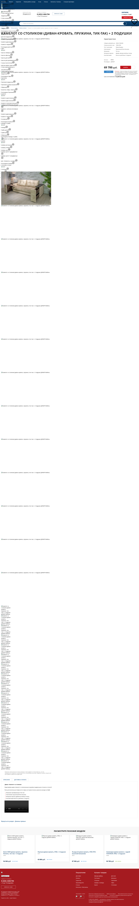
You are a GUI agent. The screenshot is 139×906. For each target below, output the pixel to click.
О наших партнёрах (69, 1)
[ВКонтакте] (37, 4)
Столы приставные (6, 21)
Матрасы (113, 878)
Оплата (78, 878)
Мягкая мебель (14, 28)
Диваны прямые (22, 28)
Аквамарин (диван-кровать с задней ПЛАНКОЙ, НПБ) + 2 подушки (118, 853)
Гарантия (78, 880)
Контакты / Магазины (82, 887)
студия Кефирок (13, 898)
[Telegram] (37, 6)
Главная (3, 28)
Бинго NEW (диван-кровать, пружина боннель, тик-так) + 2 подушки (15, 853)
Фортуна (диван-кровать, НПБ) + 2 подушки (52, 852)
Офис (112, 882)
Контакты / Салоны (56, 1)
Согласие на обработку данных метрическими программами (103, 897)
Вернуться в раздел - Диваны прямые (13, 821)
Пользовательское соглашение (125, 893)
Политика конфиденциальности (96, 893)
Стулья (3, 26)
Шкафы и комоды (99, 882)
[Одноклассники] (37, 8)
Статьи (46, 1)
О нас (39, 1)
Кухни (96, 885)
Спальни (96, 880)
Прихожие (114, 880)
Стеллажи (114, 885)
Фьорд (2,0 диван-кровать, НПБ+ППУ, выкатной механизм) (84, 853)
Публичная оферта (111, 893)
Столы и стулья (5, 6)
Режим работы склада (29, 1)
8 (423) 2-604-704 (43, 14)
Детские (113, 876)
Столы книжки (5, 18)
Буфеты (3, 1)
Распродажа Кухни (6, 4)
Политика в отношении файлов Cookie (98, 895)
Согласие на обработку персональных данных (121, 895)
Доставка (78, 876)
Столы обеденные (6, 23)
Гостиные (97, 878)
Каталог (8, 28)
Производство (80, 882)
